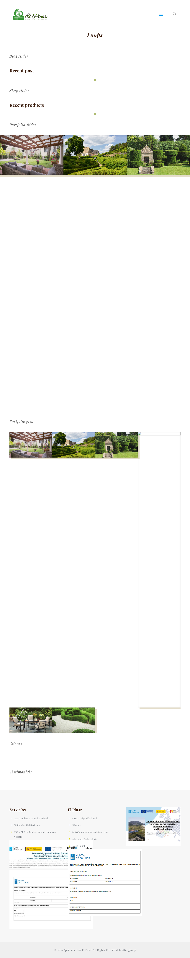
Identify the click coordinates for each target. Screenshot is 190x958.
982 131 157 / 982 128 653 (84, 838)
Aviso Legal (78, 845)
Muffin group (127, 950)
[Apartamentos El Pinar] (30, 14)
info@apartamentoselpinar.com (90, 832)
